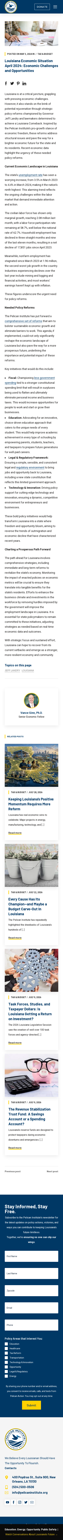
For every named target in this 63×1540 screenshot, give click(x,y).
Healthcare (15, 1348)
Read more (15, 833)
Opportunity (15, 1367)
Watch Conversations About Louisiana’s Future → (31, 1534)
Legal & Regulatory (19, 1371)
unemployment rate (31, 175)
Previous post (13, 1171)
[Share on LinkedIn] (24, 83)
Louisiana (28, 670)
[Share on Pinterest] (18, 83)
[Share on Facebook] (6, 83)
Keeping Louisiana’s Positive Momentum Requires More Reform (31, 804)
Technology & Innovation (21, 1362)
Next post (52, 1171)
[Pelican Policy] (11, 7)
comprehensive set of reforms (23, 321)
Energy (13, 1376)
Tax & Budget (45, 54)
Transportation (17, 1357)
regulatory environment (30, 467)
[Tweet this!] (12, 83)
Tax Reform (15, 1353)
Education (14, 1344)
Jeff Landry (12, 670)
